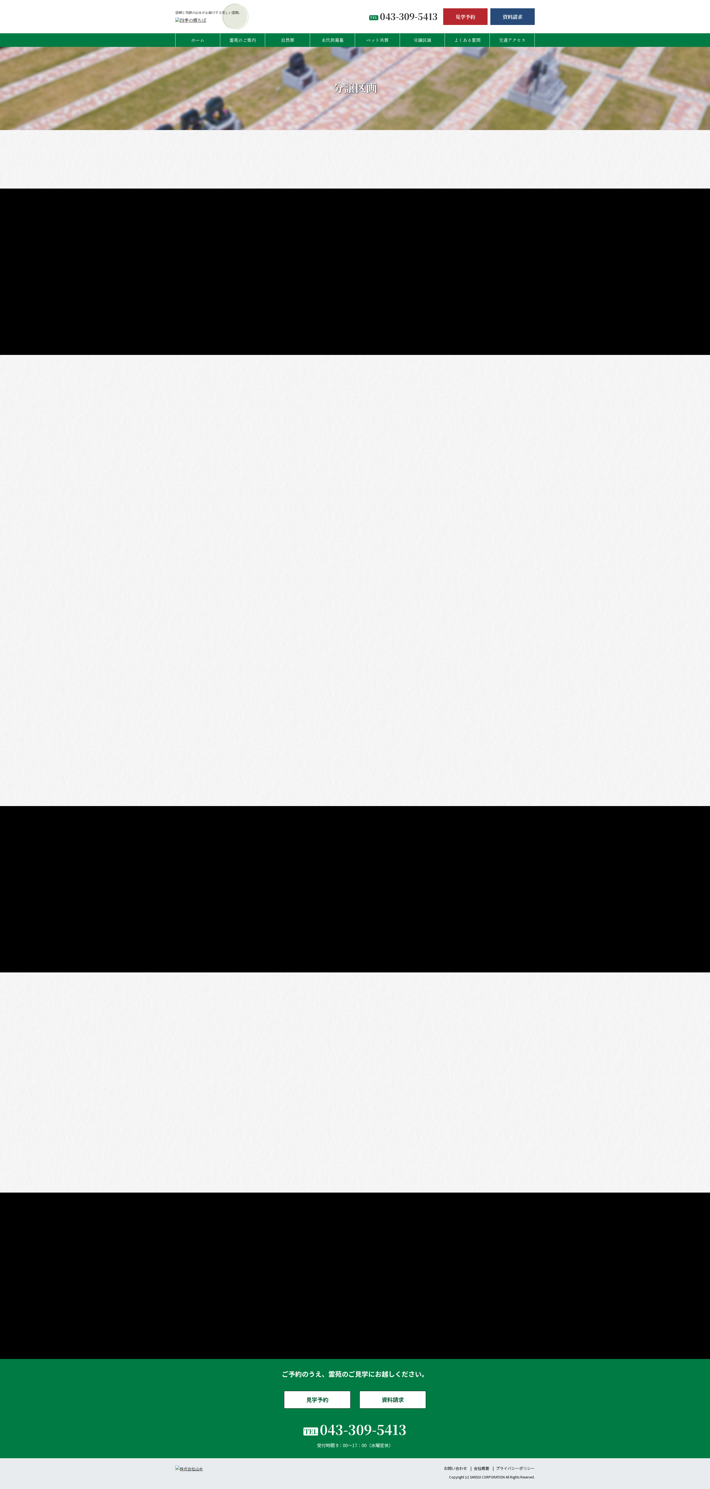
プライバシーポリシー (515, 1468)
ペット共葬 (377, 40)
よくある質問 (467, 40)
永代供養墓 (332, 40)
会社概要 (481, 1468)
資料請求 (513, 16)
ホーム (197, 40)
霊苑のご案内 (242, 40)
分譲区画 (422, 40)
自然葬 (287, 40)
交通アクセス (512, 40)
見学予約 (465, 16)
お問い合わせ (455, 1468)
